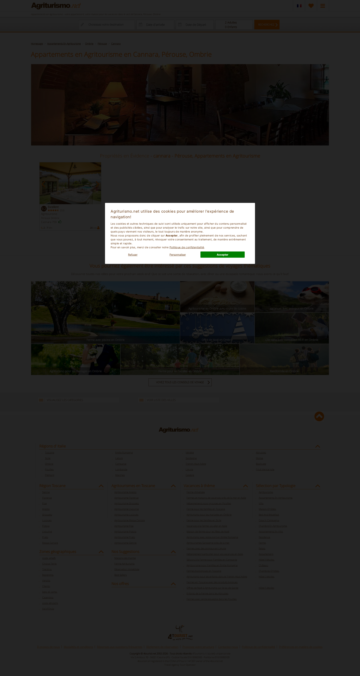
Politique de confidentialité (187, 247)
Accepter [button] (222, 254)
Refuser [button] (132, 254)
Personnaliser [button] (178, 254)
